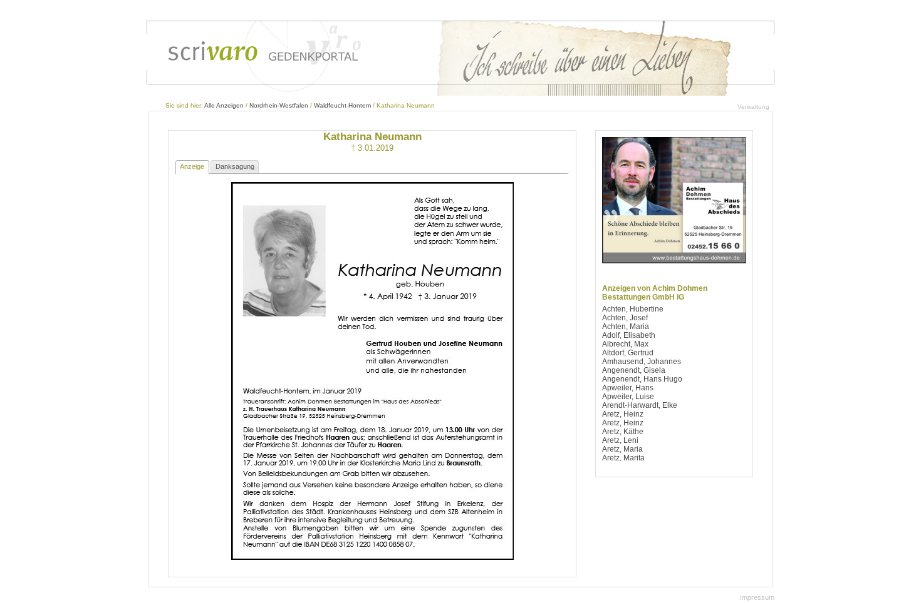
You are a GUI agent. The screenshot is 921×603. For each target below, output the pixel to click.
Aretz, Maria (622, 449)
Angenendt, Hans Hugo (642, 379)
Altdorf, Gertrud (627, 352)
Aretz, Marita (623, 458)
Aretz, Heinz (622, 414)
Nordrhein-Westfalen (278, 105)
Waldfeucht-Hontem (342, 105)
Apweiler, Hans (627, 387)
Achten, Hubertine (632, 309)
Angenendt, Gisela (633, 370)
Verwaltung (753, 106)
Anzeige (192, 166)
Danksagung (235, 166)
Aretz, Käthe (622, 431)
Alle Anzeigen (224, 105)
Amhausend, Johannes (641, 361)
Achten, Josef (625, 317)
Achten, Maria (625, 326)
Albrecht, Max (625, 344)
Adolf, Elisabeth (628, 335)
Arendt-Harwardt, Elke (639, 405)
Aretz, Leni (620, 440)
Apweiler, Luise (628, 396)
